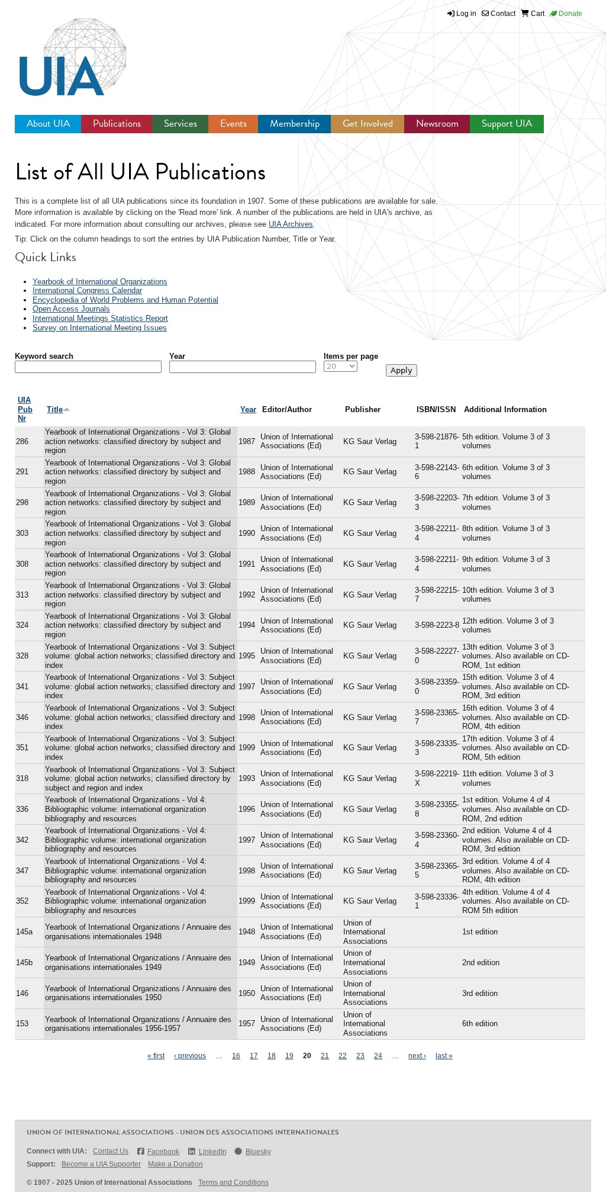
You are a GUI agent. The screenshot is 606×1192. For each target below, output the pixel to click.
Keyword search (44, 356)
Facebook (163, 1152)
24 (378, 1056)
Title (55, 409)
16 (236, 1056)
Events (233, 123)
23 (360, 1056)
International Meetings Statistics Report (100, 318)
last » (444, 1056)
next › (417, 1056)
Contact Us (110, 1151)
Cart (536, 13)
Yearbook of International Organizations (100, 281)
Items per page (351, 356)
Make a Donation (175, 1164)
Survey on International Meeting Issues (100, 327)
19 (289, 1056)
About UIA (48, 123)
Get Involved (368, 123)
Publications (117, 123)
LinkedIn (212, 1152)
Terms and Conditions (233, 1182)
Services (180, 123)
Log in (466, 13)
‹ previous (190, 1056)
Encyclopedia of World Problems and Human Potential (125, 299)
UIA (59, 50)
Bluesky (258, 1152)
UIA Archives (291, 224)
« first (156, 1056)
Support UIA (507, 123)
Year (177, 356)
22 (343, 1056)
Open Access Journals (71, 308)
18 (271, 1056)
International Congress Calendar (87, 290)
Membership (295, 123)
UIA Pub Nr (25, 409)
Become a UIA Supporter (101, 1164)
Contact (502, 13)
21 (325, 1056)
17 (254, 1056)
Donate (569, 13)
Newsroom (437, 123)
